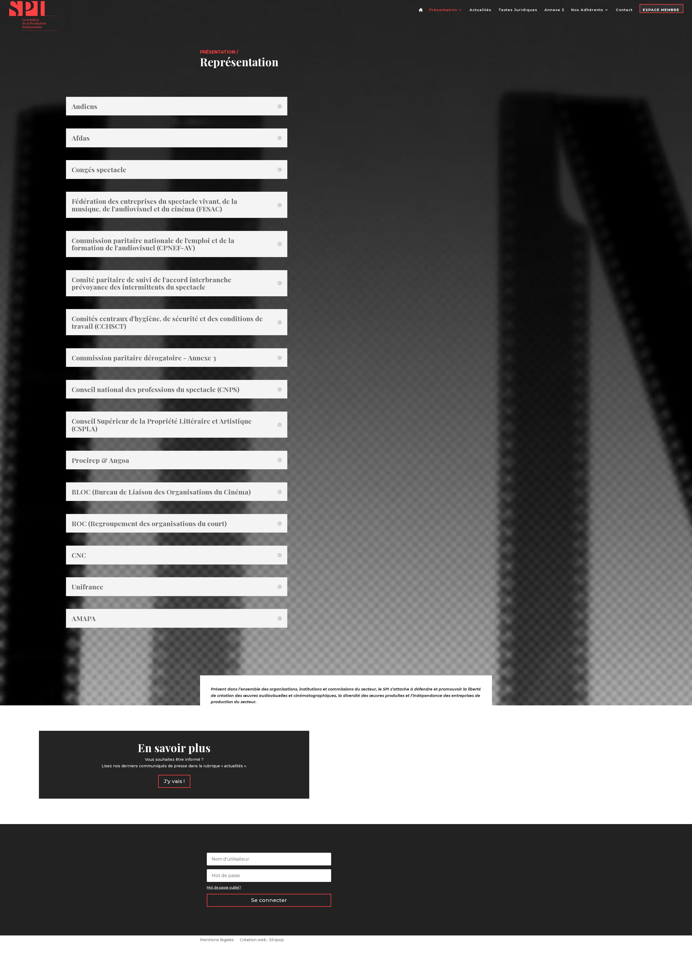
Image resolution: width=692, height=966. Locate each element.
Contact (624, 10)
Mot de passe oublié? (224, 887)
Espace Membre (661, 10)
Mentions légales (217, 940)
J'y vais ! (174, 781)
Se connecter (269, 900)
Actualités (480, 10)
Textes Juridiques (517, 10)
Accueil (422, 14)
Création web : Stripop (262, 940)
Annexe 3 (554, 10)
